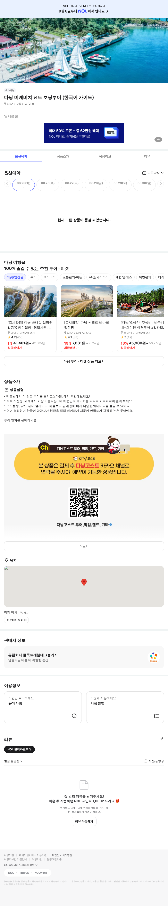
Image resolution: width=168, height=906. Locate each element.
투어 (33, 277)
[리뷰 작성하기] (161, 739)
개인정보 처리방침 (62, 855)
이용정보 (105, 156)
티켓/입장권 (15, 277)
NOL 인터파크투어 (19, 749)
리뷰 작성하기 (84, 821)
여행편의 (145, 277)
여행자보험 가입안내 (15, 859)
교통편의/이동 (72, 277)
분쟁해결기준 (54, 859)
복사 (26, 612)
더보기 (84, 546)
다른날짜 (154, 173)
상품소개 (63, 156)
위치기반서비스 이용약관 (33, 855)
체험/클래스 (124, 277)
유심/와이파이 (99, 277)
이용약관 (9, 855)
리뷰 (147, 156)
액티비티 (49, 277)
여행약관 (37, 859)
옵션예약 (21, 156)
